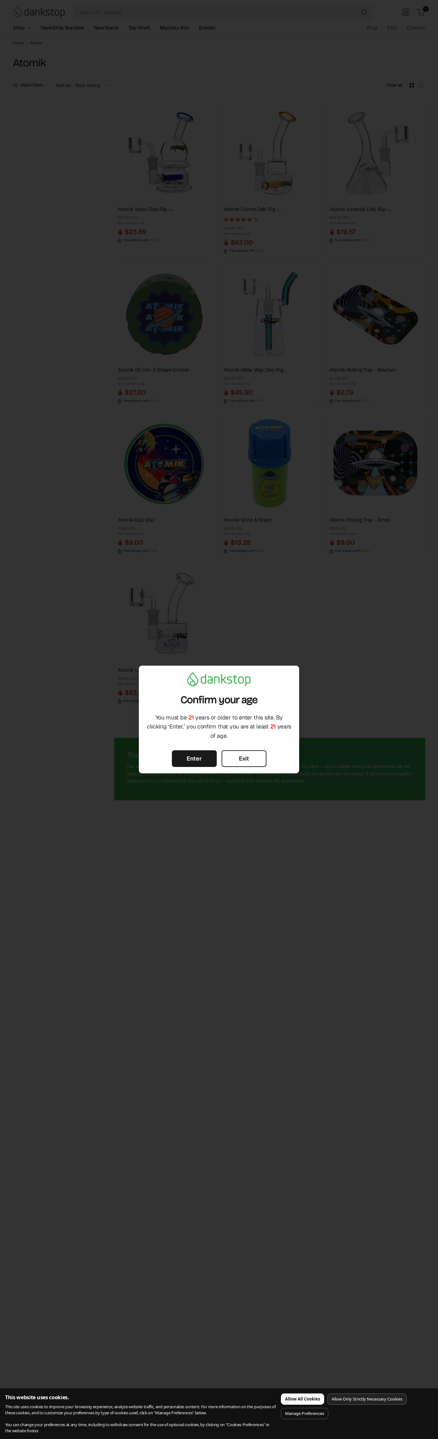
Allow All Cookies (302, 1399)
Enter (194, 758)
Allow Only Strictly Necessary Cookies (367, 1399)
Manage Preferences (304, 1413)
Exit (244, 758)
